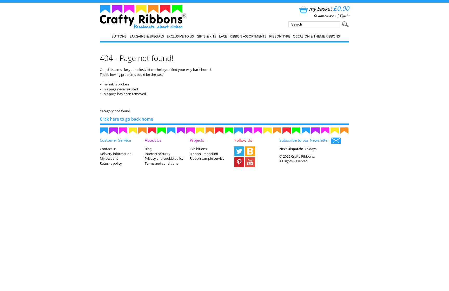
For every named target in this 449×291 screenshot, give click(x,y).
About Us (153, 140)
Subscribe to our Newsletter (305, 140)
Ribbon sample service (207, 158)
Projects (197, 140)
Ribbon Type (279, 36)
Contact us (108, 148)
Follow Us (243, 140)
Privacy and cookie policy (164, 158)
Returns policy (111, 163)
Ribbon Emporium (204, 153)
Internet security (157, 153)
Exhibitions (198, 148)
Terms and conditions (161, 163)
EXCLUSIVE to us (180, 36)
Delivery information (115, 153)
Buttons (119, 36)
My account (109, 158)
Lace (223, 36)
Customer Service (115, 140)
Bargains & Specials (146, 36)
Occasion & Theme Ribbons (316, 36)
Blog (148, 148)
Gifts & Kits (206, 36)
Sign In (344, 15)
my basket (329, 8)
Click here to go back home (126, 119)
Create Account (325, 15)
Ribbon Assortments (248, 36)
